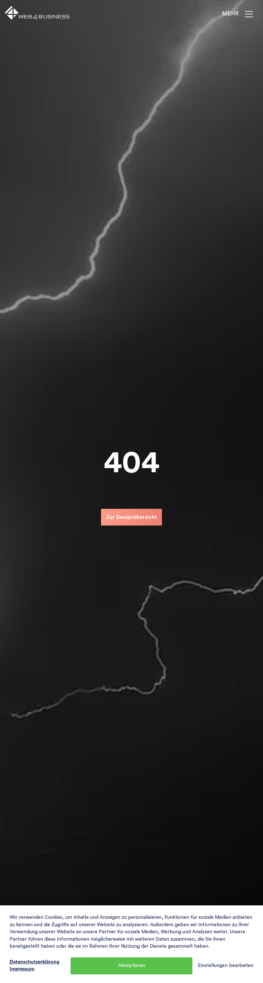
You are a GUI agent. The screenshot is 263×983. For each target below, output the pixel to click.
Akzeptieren (131, 965)
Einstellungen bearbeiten (225, 965)
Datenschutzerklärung (34, 962)
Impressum (22, 969)
